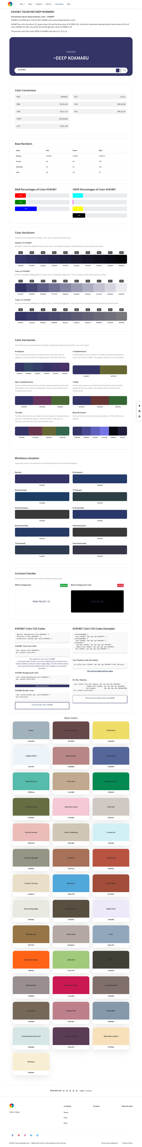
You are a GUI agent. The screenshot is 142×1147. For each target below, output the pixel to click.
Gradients (39, 4)
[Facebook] (139, 411)
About (66, 1112)
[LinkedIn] (12, 1135)
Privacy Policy (127, 1143)
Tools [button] (21, 4)
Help (65, 1118)
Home (30, 4)
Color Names (59, 4)
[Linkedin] (139, 416)
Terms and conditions (109, 1143)
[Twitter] (139, 405)
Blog (68, 4)
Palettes (49, 4)
